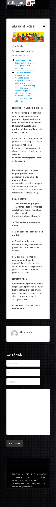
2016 (17, 73)
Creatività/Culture (22, 63)
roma (17, 98)
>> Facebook (18, 160)
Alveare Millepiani (23, 25)
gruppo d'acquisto (22, 91)
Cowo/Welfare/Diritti (23, 60)
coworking (30, 86)
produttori (28, 96)
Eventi (32, 63)
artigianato (19, 80)
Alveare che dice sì (22, 75)
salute (21, 101)
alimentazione (25, 73)
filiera (17, 88)
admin (29, 332)
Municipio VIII (20, 66)
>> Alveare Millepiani (22, 144)
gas (31, 88)
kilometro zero (21, 93)
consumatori (20, 86)
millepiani (19, 96)
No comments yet (22, 56)
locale (30, 93)
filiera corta (25, 88)
